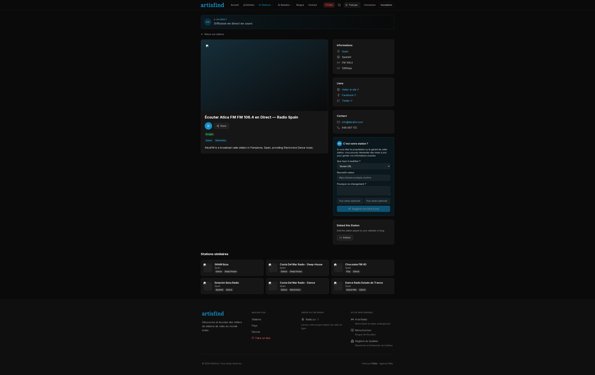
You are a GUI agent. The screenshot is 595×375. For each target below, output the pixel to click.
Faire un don (262, 338)
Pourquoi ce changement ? (351, 184)
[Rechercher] (339, 5)
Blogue (300, 5)
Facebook (348, 95)
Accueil (235, 5)
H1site (374, 363)
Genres (256, 331)
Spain (345, 51)
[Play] (208, 126)
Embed (346, 237)
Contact (312, 5)
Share (223, 126)
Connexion (370, 5)
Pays (254, 325)
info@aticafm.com (352, 122)
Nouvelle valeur (345, 172)
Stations (266, 5)
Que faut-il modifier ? (348, 161)
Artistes (250, 5)
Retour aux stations (214, 34)
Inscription (386, 5)
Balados (285, 5)
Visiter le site (349, 89)
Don (330, 5)
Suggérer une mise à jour (365, 208)
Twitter (346, 100)
